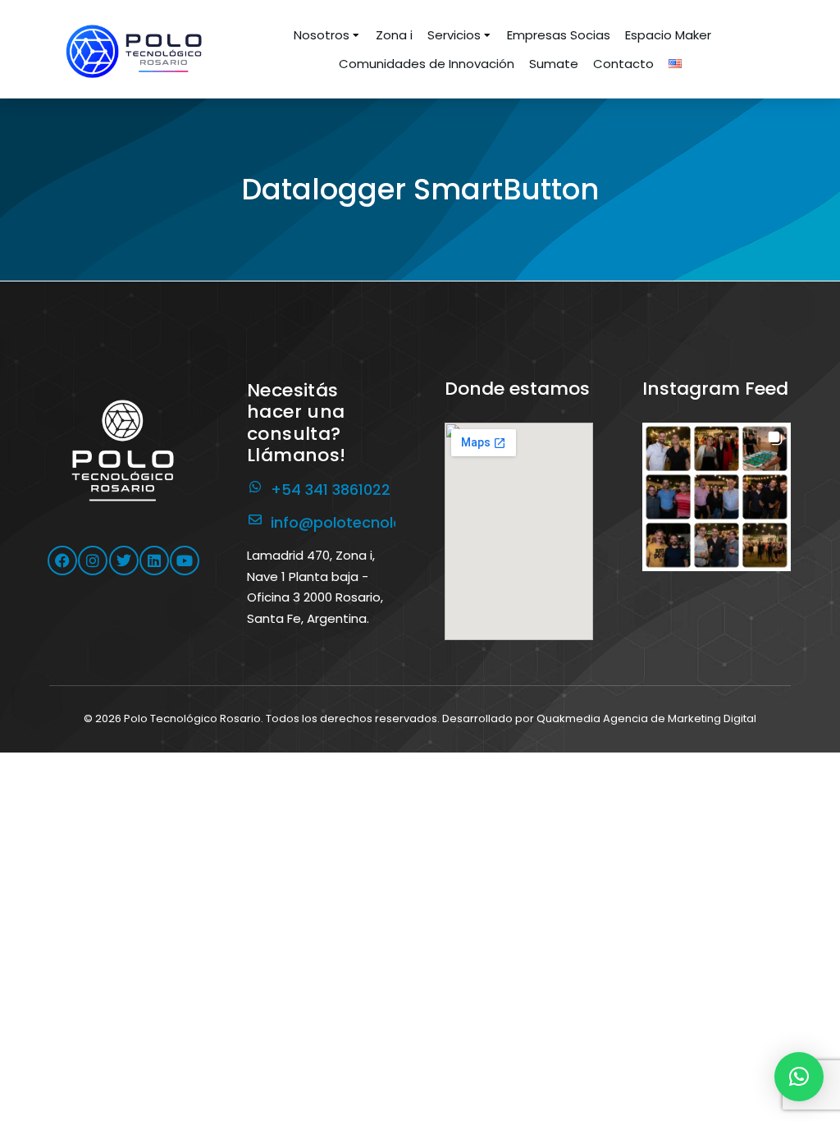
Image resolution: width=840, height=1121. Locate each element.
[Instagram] (92, 560)
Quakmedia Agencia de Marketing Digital (646, 718)
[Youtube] (184, 560)
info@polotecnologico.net (367, 522)
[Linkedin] (154, 560)
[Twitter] (124, 560)
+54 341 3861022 (330, 489)
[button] (716, 497)
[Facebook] (62, 560)
